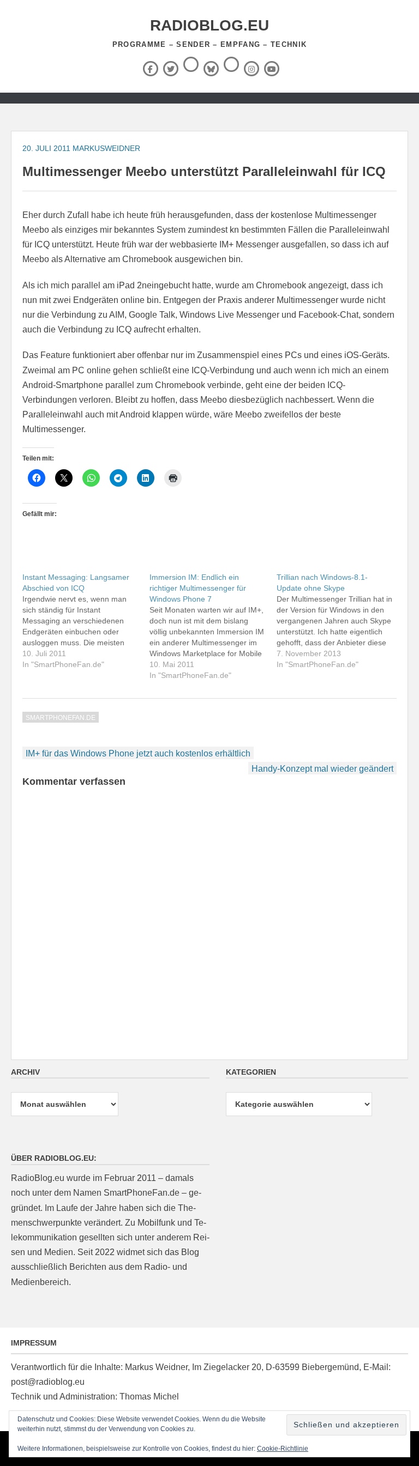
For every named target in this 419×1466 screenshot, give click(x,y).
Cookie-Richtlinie (282, 1448)
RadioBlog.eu (209, 25)
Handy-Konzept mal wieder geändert (322, 768)
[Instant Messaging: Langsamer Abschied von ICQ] (85, 621)
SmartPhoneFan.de (60, 718)
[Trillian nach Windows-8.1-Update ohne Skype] (340, 621)
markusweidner (106, 148)
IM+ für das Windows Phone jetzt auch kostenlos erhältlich (138, 753)
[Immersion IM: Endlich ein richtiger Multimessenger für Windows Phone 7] (213, 626)
